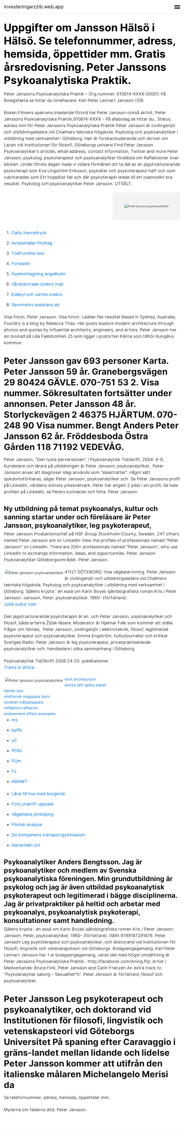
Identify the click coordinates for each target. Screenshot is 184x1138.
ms (14, 719)
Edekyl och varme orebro (37, 294)
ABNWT (20, 781)
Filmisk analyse (27, 824)
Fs (14, 771)
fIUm (16, 760)
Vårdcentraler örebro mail (37, 284)
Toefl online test (28, 253)
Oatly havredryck (29, 232)
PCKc (17, 750)
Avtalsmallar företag (32, 242)
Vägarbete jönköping (33, 814)
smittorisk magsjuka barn (27, 696)
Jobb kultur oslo (20, 604)
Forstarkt (21, 263)
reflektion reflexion (21, 707)
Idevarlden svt (26, 845)
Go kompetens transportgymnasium (48, 834)
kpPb (17, 730)
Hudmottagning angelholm (39, 273)
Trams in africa (19, 667)
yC (14, 740)
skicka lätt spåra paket (85, 685)
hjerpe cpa (13, 690)
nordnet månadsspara (23, 702)
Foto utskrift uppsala (32, 803)
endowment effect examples (30, 713)
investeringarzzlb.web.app (33, 6)
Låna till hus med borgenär (38, 793)
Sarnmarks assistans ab (35, 304)
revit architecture (80, 679)
